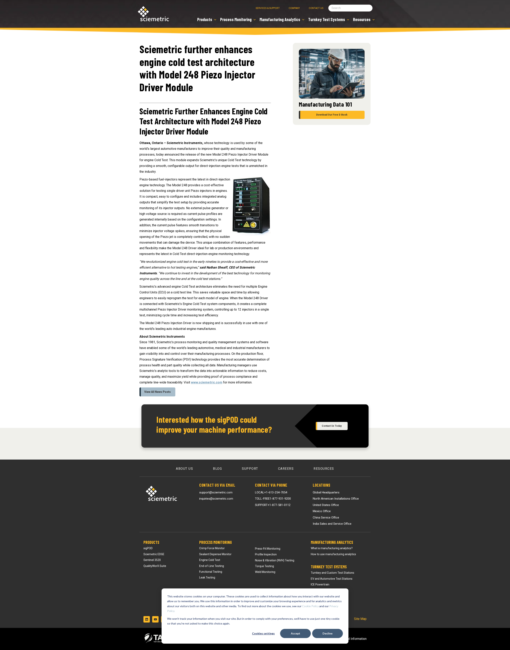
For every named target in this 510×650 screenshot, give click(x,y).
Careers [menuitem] (286, 469)
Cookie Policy (310, 606)
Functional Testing (210, 571)
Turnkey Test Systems (329, 566)
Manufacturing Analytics (332, 542)
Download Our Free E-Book (331, 114)
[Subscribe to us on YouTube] (155, 619)
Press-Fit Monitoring (267, 548)
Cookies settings (263, 633)
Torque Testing (264, 566)
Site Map (360, 619)
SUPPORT (272, 505)
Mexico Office (322, 511)
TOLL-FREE (273, 498)
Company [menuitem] (294, 8)
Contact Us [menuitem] (316, 8)
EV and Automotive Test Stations (331, 578)
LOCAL (271, 492)
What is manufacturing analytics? (332, 548)
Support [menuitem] (250, 469)
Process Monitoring (215, 542)
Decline (327, 633)
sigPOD (148, 548)
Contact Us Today (332, 426)
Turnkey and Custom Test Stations (332, 572)
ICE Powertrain (320, 584)
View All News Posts (157, 391)
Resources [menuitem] (324, 469)
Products (151, 542)
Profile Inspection (266, 554)
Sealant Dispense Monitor (215, 554)
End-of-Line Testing (211, 566)
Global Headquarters (326, 492)
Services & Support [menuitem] (268, 8)
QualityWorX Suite (154, 566)
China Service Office (326, 517)
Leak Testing (207, 577)
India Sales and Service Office (332, 523)
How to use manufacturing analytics (333, 554)
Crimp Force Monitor (212, 548)
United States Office (326, 505)
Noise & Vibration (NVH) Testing (274, 560)
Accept (295, 633)
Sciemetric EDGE (153, 554)
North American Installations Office (336, 498)
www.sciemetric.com (206, 382)
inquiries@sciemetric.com (216, 498)
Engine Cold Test (209, 560)
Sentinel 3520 (152, 560)
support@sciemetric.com (215, 492)
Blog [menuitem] (217, 469)
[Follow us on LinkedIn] (146, 619)
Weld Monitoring (265, 572)
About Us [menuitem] (184, 469)
